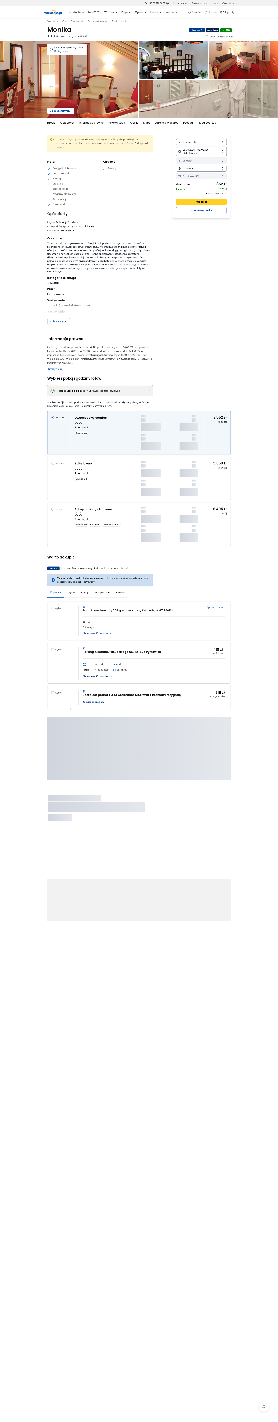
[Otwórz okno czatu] (264, 1406)
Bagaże (71, 592)
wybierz (60, 463)
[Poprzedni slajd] (45, 123)
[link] (53, 12)
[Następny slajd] (232, 123)
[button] (201, 151)
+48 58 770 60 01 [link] (156, 3)
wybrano (60, 417)
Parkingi (85, 592)
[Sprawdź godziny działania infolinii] (167, 3)
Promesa (120, 592)
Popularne (55, 592)
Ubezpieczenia (102, 592)
